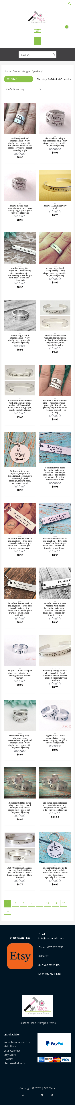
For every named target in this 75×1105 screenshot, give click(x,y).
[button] (69, 3)
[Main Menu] (37, 41)
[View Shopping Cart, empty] (37, 31)
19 (55, 903)
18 (47, 903)
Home (7, 71)
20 (63, 903)
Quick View (19, 131)
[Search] (54, 54)
